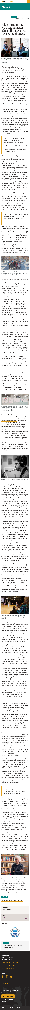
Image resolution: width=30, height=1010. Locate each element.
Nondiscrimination (6, 986)
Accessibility (4, 983)
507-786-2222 (14, 962)
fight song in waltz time (8, 87)
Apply (3, 1007)
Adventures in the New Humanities (10, 69)
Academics (14, 16)
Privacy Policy (4, 1001)
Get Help (3, 980)
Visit (7, 1007)
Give (11, 1007)
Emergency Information (8, 965)
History (9, 903)
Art (21, 900)
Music (13, 903)
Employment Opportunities (9, 968)
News (16, 14)
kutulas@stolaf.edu (6, 912)
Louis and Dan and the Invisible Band (12, 735)
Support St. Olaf (8, 996)
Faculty (4, 903)
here (14, 893)
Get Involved (18, 1007)
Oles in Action (20, 903)
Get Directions (5, 962)
